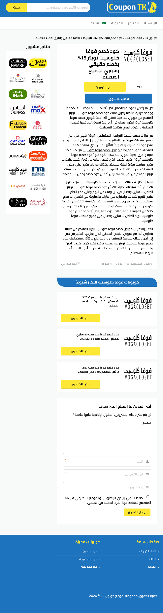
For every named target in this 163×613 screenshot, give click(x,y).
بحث (16, 7)
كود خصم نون (89, 551)
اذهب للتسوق (118, 99)
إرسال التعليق (137, 512)
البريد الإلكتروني (69, 263)
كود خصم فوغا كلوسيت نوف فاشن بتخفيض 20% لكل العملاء (98, 369)
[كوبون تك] (132, 7)
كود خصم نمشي (88, 566)
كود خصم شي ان (88, 559)
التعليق (146, 422)
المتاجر (133, 23)
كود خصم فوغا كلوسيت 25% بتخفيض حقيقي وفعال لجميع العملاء (99, 301)
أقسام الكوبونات (147, 551)
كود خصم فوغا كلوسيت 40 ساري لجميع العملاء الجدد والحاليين (97, 336)
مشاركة (106, 263)
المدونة (117, 23)
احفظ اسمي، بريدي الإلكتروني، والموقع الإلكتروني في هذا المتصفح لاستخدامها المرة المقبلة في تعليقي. (107, 500)
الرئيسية (150, 23)
